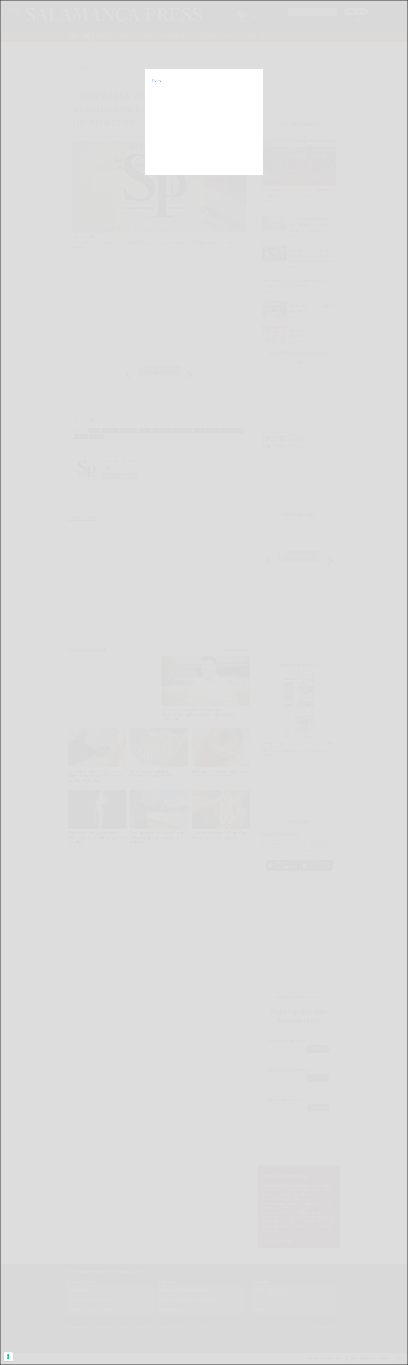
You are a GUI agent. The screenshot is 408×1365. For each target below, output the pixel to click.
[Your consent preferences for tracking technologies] (8, 1356)
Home (156, 80)
